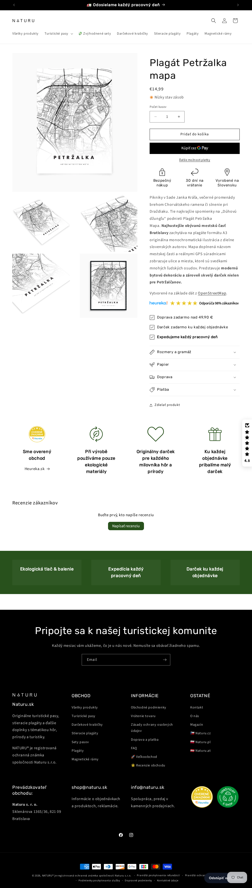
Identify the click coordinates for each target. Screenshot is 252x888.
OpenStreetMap (212, 293)
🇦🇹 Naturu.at (200, 750)
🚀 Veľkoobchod (144, 756)
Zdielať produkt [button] (167, 404)
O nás (194, 716)
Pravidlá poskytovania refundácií (158, 875)
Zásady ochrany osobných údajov (152, 727)
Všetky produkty (85, 707)
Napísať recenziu (126, 526)
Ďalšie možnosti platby (194, 160)
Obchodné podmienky (148, 707)
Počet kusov (158, 107)
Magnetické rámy (85, 759)
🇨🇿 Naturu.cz (200, 733)
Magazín (196, 724)
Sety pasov (80, 742)
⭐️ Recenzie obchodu (148, 765)
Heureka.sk (35, 469)
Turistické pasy (83, 716)
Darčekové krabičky (87, 724)
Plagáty (78, 750)
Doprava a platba (145, 739)
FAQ (134, 748)
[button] (58, 33)
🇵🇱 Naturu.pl (200, 742)
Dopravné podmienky (138, 880)
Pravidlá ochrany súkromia (202, 875)
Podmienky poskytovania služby (99, 880)
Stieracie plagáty (85, 733)
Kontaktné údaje (167, 880)
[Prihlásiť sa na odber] (164, 660)
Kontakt (196, 707)
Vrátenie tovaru (143, 716)
